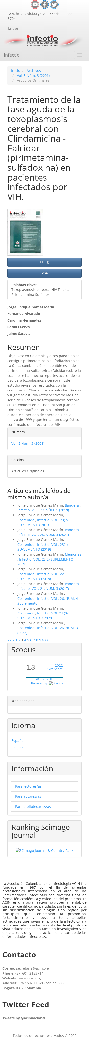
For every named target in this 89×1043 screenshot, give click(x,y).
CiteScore (55, 667)
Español (17, 740)
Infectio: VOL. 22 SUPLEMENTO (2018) (40, 576)
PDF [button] (45, 273)
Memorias (73, 554)
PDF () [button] (44, 262)
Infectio (12, 55)
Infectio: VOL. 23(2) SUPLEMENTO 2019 (42, 522)
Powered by (40, 683)
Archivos (34, 70)
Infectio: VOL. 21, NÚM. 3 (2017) (43, 588)
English (17, 747)
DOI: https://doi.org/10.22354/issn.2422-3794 (41, 16)
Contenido (26, 520)
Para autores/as (28, 796)
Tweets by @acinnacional (23, 1018)
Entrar (13, 28)
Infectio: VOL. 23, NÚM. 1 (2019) (43, 510)
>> (47, 640)
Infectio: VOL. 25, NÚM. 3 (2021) (43, 534)
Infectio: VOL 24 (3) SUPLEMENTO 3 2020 (42, 615)
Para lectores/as (28, 786)
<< (9, 640)
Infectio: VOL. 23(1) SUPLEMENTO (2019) (42, 547)
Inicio (15, 70)
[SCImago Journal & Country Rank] (44, 850)
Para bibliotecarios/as (33, 806)
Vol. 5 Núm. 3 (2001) (33, 75)
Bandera (72, 505)
